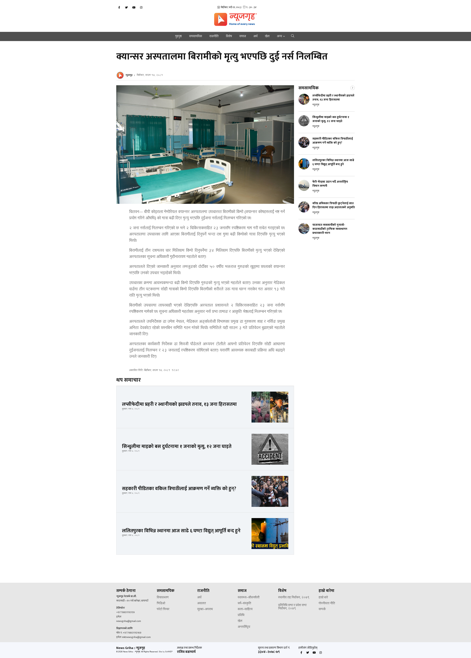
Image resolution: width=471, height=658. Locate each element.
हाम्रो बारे (323, 597)
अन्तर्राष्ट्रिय (244, 627)
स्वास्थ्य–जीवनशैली (248, 597)
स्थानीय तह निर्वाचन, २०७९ (293, 597)
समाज (242, 36)
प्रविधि (241, 615)
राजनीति (214, 36)
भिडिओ (161, 603)
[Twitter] (126, 7)
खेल (267, 36)
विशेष (229, 36)
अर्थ (255, 36)
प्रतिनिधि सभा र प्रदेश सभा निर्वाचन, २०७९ (292, 607)
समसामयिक (195, 36)
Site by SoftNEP (166, 651)
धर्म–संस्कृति (244, 603)
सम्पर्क (322, 609)
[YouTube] (134, 7)
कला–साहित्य (245, 609)
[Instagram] (141, 7)
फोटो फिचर (163, 609)
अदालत (201, 603)
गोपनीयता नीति (327, 603)
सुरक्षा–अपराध (205, 609)
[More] (352, 87)
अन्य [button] (279, 36)
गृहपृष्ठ (178, 36)
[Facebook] (119, 7)
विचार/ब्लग (163, 597)
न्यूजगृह (128, 75)
